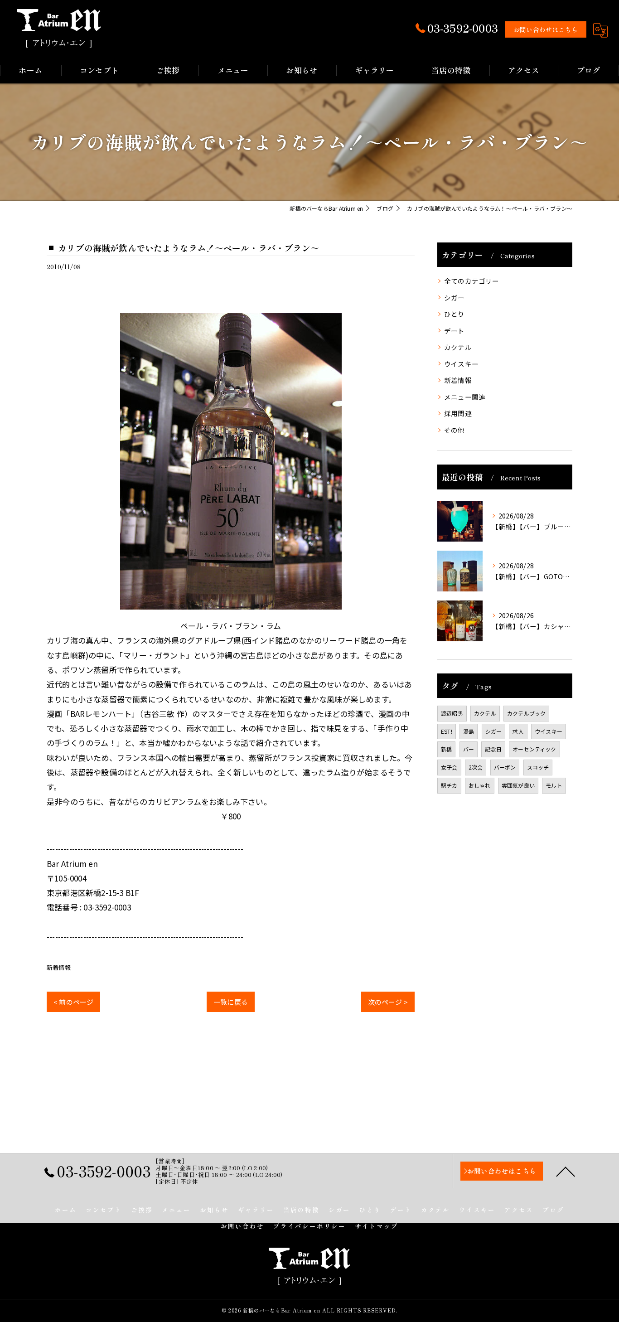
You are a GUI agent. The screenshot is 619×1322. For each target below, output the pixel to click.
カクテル (458, 347)
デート (454, 330)
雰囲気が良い (518, 785)
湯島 (468, 731)
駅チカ (449, 785)
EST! (446, 731)
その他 (454, 430)
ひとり (454, 314)
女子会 (449, 767)
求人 (518, 731)
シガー (454, 297)
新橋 (446, 749)
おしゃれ (480, 785)
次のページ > (388, 1002)
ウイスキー (461, 363)
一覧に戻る (230, 1002)
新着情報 (59, 967)
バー (468, 749)
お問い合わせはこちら (545, 29)
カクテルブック (526, 713)
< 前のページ (73, 1002)
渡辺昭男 (452, 713)
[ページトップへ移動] (565, 1171)
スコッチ (538, 767)
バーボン (505, 767)
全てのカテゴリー (471, 281)
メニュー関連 (464, 397)
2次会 (476, 767)
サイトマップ (376, 1225)
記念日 (493, 749)
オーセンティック (534, 749)
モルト (554, 785)
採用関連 (458, 413)
